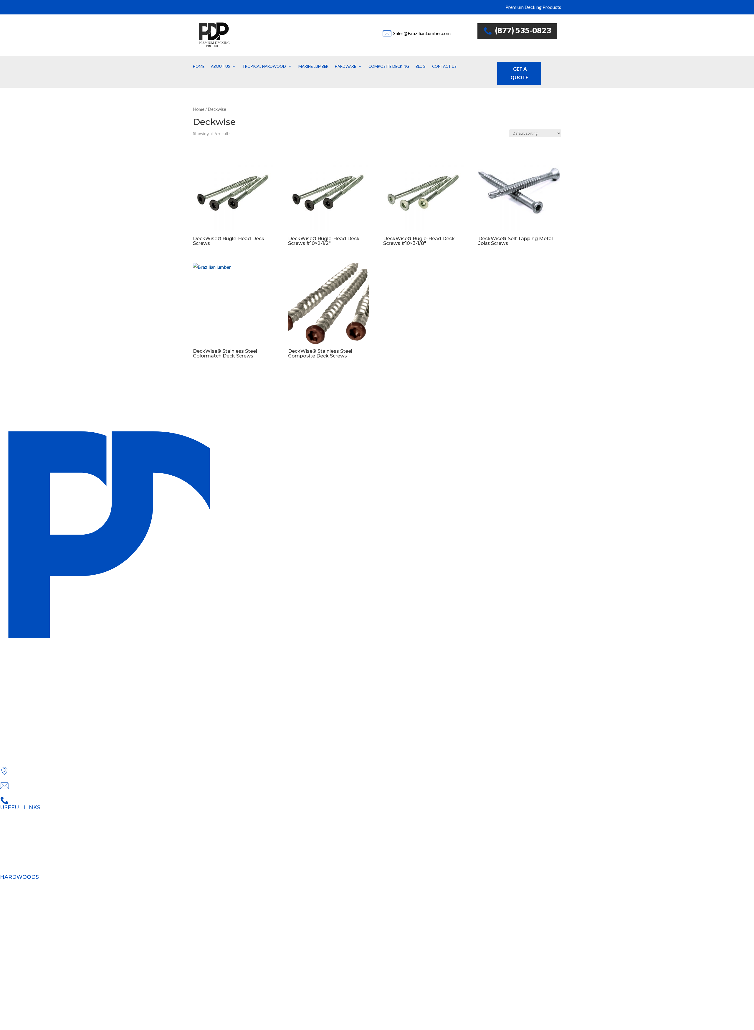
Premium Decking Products (28, 817)
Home (198, 66)
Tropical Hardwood (264, 66)
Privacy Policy (29, 998)
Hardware (345, 66)
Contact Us (444, 66)
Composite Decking (388, 66)
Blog (421, 66)
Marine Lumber (313, 66)
